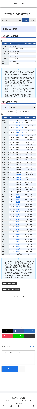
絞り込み (11, 111)
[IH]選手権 (18, 174)
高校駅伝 (18, 194)
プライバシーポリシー (27, 400)
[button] (29, 336)
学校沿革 (12, 20)
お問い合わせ (18, 403)
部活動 (25, 20)
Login (33, 346)
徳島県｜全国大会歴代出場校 (11, 289)
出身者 (32, 20)
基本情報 (5, 20)
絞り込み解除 (24, 111)
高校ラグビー (19, 122)
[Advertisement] (18, 310)
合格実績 (18, 20)
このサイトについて (10, 400)
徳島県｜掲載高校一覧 (9, 283)
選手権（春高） (20, 132)
